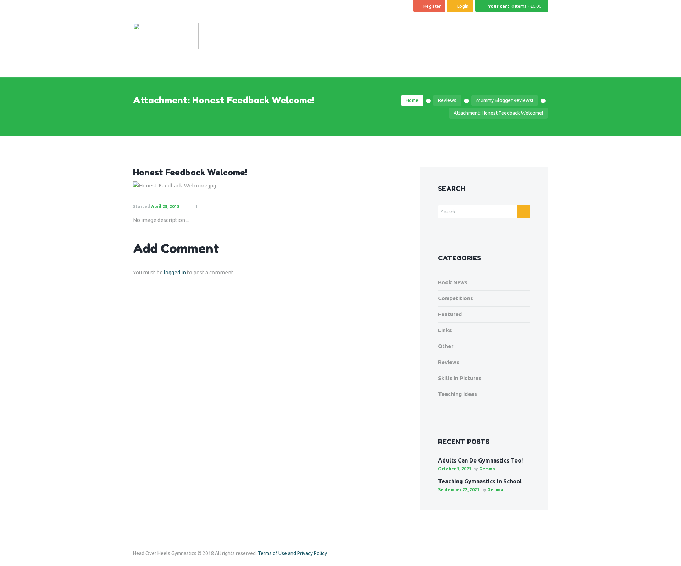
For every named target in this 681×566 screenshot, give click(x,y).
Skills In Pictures (459, 378)
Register (432, 6)
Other (445, 346)
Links (445, 330)
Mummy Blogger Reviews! (504, 100)
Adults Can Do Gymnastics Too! (480, 460)
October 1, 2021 (454, 468)
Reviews (447, 100)
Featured (450, 314)
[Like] (214, 206)
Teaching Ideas (457, 394)
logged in (175, 272)
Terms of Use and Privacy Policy (292, 553)
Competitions (455, 298)
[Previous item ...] (201, 185)
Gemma (487, 468)
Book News (452, 282)
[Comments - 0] (204, 206)
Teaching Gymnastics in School (480, 481)
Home (412, 100)
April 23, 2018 (165, 206)
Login (463, 6)
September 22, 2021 (459, 489)
